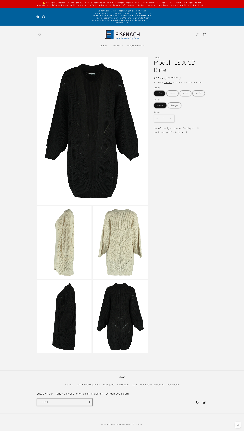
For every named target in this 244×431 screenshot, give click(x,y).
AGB (134, 384)
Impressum (123, 384)
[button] (40, 34)
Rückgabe (108, 384)
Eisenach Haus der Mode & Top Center (126, 424)
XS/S (200, 94)
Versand (168, 82)
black (162, 106)
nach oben (173, 384)
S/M (161, 94)
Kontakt (69, 384)
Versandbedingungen (88, 384)
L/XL (174, 94)
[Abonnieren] (89, 402)
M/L (187, 94)
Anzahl (157, 112)
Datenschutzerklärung (152, 384)
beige (176, 106)
